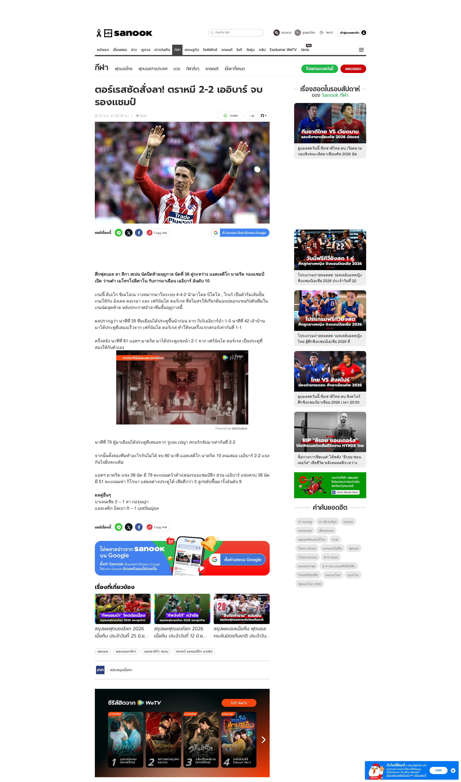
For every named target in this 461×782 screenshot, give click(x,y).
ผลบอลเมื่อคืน (332, 548)
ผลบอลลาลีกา (126, 651)
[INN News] (100, 670)
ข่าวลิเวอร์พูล (328, 521)
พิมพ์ (143, 115)
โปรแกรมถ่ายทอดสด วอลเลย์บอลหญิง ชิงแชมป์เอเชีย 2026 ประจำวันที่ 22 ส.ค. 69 (330, 280)
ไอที (239, 49)
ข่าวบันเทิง (162, 49)
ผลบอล (102, 651)
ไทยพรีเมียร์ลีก (308, 575)
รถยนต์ (226, 49)
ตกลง (439, 770)
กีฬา (177, 49)
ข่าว (134, 49)
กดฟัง (234, 116)
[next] (264, 740)
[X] (129, 232)
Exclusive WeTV (283, 49)
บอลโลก (353, 575)
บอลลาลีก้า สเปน (156, 651)
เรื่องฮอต (120, 49)
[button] (212, 33)
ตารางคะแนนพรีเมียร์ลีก (338, 566)
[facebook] (139, 232)
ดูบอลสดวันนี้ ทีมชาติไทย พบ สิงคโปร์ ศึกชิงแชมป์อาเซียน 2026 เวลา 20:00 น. (329, 402)
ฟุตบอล (107, 274)
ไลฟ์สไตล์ (210, 49)
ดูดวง (145, 49)
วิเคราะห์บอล (307, 548)
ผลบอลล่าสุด (306, 566)
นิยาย (305, 49)
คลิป (262, 49)
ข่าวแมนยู (305, 521)
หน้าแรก (103, 49)
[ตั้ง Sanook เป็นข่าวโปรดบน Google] (182, 556)
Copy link (160, 233)
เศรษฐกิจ (192, 49)
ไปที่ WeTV (239, 703)
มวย (335, 539)
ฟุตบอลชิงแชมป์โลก (311, 539)
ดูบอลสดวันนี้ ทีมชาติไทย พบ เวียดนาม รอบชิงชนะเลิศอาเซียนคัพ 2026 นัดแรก (330, 153)
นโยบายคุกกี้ (420, 775)
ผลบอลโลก (332, 575)
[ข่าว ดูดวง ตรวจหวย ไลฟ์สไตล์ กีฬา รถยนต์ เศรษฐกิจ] (123, 33)
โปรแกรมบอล (307, 557)
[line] (118, 232)
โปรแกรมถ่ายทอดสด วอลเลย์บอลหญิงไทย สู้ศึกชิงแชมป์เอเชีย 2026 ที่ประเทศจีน (330, 341)
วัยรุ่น (250, 49)
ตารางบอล (331, 557)
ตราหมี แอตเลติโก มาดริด (194, 651)
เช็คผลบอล (326, 530)
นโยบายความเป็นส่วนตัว (398, 775)
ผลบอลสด (305, 530)
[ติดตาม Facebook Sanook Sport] (330, 484)
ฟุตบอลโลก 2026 (309, 584)
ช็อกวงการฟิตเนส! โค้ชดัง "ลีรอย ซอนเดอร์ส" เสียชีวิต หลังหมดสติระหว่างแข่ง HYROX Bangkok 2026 (329, 462)
